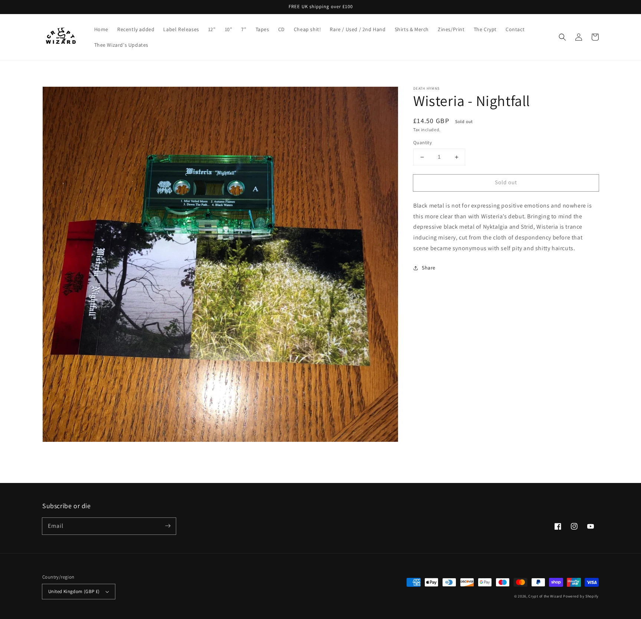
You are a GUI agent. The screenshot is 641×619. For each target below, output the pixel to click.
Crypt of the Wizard (545, 596)
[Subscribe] (168, 526)
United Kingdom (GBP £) (74, 591)
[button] (562, 37)
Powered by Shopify (581, 596)
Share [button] (428, 267)
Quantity (422, 143)
